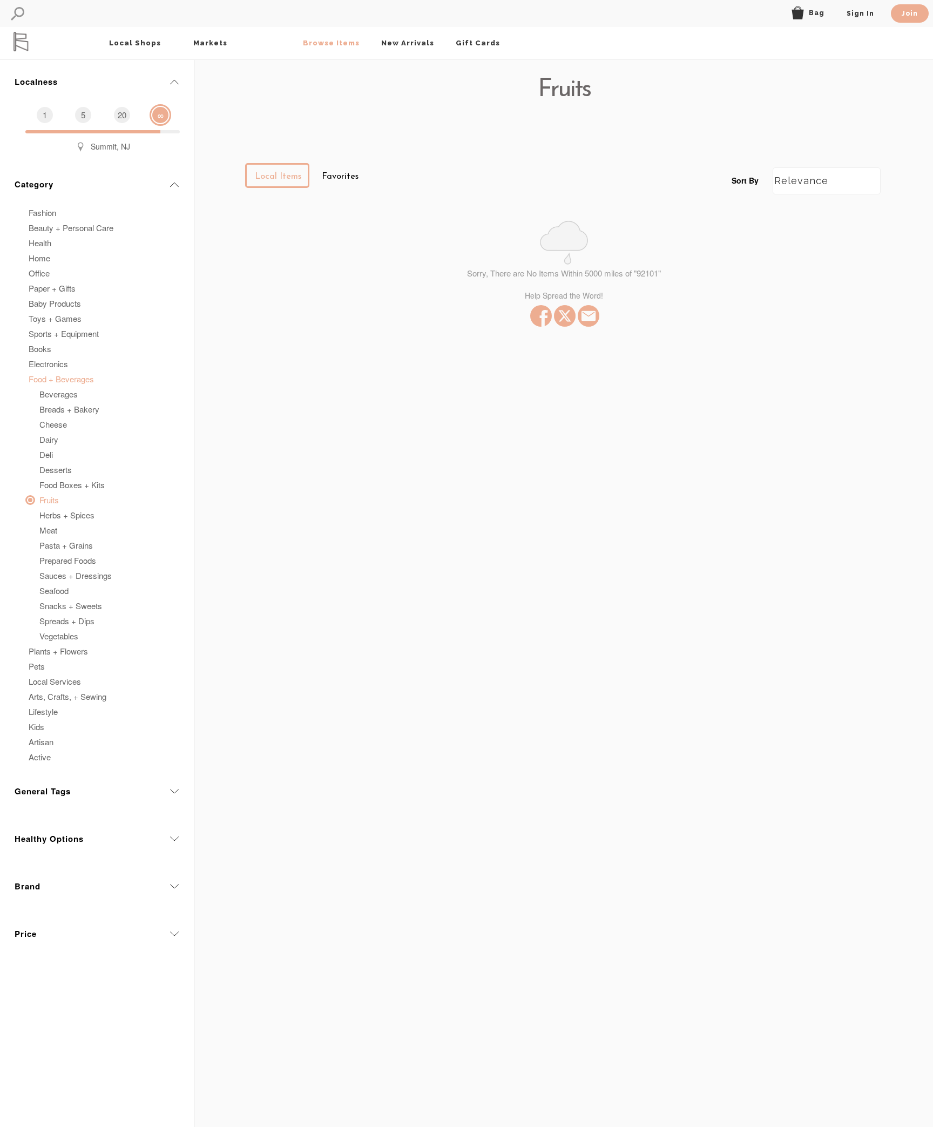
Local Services (55, 681)
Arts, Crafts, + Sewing (67, 696)
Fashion (42, 212)
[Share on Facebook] (540, 316)
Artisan (41, 741)
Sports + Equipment (64, 333)
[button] (17, 14)
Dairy (48, 439)
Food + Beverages (61, 378)
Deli (46, 454)
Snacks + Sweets (70, 605)
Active (40, 756)
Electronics (48, 363)
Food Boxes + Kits (72, 484)
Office (39, 273)
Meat (48, 530)
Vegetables (58, 636)
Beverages (58, 394)
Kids (36, 726)
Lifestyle (43, 711)
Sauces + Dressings (75, 575)
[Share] (587, 316)
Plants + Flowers (58, 651)
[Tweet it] (564, 316)
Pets (37, 666)
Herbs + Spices (66, 515)
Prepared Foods (67, 560)
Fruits (49, 499)
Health (40, 242)
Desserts (55, 469)
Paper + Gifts (52, 288)
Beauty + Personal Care (71, 227)
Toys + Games (55, 318)
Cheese (53, 424)
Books (40, 348)
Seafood (54, 590)
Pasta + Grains (66, 545)
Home (39, 258)
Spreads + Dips (66, 620)
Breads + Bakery (69, 409)
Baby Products (55, 303)
